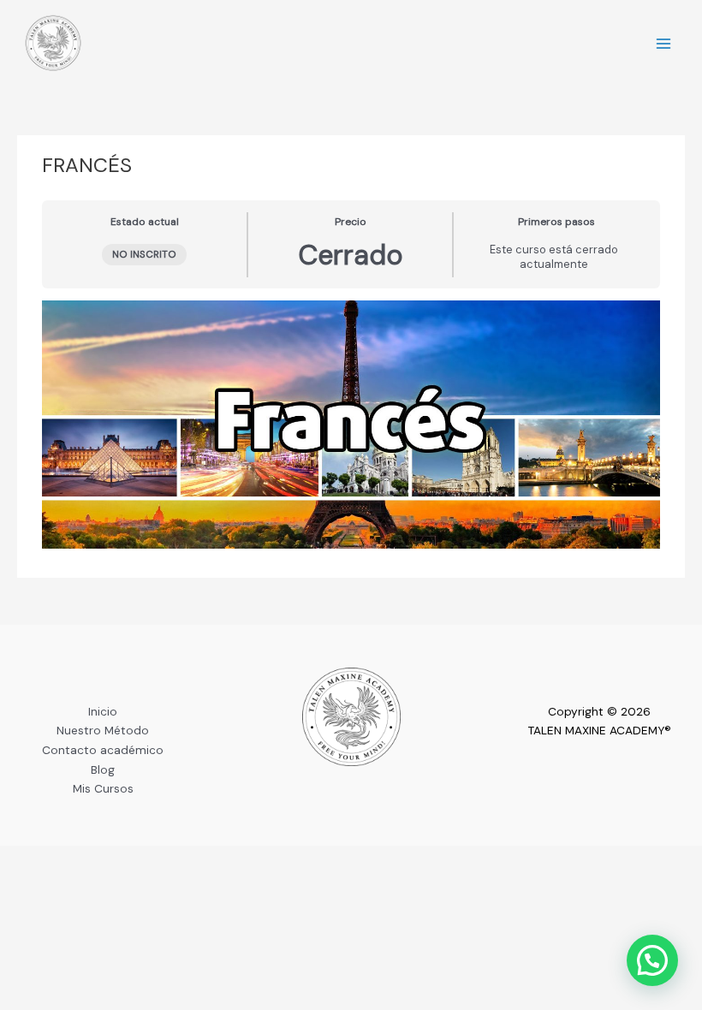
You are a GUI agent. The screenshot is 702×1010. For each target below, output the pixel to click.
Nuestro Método (103, 730)
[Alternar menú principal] (663, 44)
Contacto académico (103, 750)
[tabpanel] (350, 424)
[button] (652, 960)
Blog (103, 769)
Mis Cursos (103, 788)
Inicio (102, 711)
